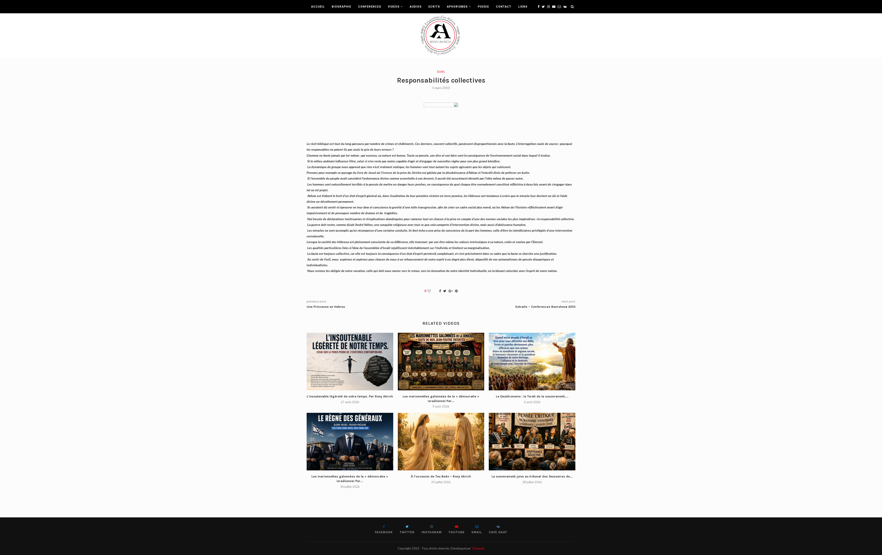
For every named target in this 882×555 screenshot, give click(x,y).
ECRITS (434, 6)
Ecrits (441, 71)
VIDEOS (393, 6)
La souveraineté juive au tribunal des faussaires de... (532, 476)
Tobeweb (478, 548)
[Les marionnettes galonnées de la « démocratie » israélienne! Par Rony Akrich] (441, 361)
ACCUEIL (318, 6)
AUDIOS (415, 6)
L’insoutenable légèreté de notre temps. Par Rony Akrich (350, 396)
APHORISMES (457, 6)
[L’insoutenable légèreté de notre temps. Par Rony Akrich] (350, 361)
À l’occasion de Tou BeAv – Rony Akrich (441, 476)
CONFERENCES (369, 6)
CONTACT (503, 6)
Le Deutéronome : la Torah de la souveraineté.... (532, 396)
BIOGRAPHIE (341, 6)
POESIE (483, 6)
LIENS (522, 6)
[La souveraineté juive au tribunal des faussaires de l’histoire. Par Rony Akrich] (532, 441)
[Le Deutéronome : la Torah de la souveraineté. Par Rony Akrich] (532, 361)
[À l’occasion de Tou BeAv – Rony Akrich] (441, 441)
